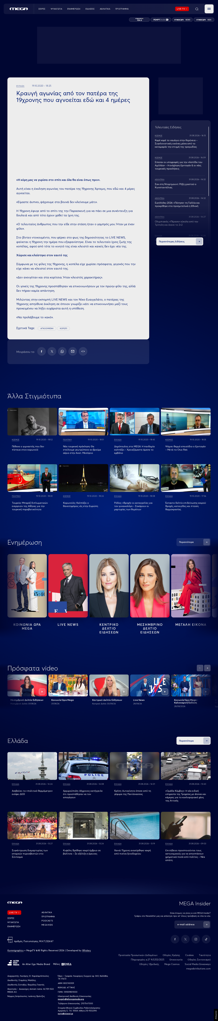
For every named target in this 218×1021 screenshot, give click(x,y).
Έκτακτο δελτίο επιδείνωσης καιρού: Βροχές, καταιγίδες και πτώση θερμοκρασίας (185, 506)
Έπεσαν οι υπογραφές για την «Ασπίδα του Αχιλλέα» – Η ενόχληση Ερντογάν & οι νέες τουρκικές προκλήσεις (178, 165)
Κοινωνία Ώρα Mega (62, 699)
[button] (209, 8)
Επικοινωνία (176, 959)
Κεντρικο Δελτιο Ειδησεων (109, 628)
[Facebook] (41, 351)
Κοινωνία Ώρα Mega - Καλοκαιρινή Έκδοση (186, 701)
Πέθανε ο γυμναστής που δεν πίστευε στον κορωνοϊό (28, 448)
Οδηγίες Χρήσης (171, 955)
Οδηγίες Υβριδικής (149, 964)
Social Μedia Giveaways (198, 964)
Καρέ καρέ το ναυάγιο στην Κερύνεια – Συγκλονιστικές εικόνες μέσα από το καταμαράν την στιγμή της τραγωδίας (176, 143)
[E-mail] (72, 351)
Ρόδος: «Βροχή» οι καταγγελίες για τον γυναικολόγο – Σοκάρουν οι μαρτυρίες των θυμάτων (133, 506)
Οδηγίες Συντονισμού (199, 959)
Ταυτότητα (205, 955)
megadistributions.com (198, 968)
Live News (68, 624)
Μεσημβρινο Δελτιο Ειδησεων (150, 628)
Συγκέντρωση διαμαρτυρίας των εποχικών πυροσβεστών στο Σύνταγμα (30, 853)
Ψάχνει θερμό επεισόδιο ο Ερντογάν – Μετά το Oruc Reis (185, 448)
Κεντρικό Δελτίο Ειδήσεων (107, 699)
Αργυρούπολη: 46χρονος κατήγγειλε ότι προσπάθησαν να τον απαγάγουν (83, 794)
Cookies (189, 955)
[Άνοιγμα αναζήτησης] (196, 8)
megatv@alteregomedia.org (71, 999)
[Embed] (83, 351)
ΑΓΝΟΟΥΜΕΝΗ (46, 328)
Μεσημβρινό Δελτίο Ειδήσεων (26, 699)
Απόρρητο (216, 1015)
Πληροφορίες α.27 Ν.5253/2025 (147, 959)
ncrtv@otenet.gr (65, 1013)
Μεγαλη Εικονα (191, 624)
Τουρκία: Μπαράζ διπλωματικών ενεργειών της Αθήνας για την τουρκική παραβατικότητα (30, 506)
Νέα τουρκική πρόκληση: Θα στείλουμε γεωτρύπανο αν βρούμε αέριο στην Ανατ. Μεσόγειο (82, 449)
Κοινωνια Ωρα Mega (27, 626)
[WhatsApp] (62, 351)
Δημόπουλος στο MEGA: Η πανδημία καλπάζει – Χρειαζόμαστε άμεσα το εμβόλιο (134, 449)
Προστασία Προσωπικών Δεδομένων (137, 955)
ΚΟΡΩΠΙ (63, 328)
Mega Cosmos (172, 964)
